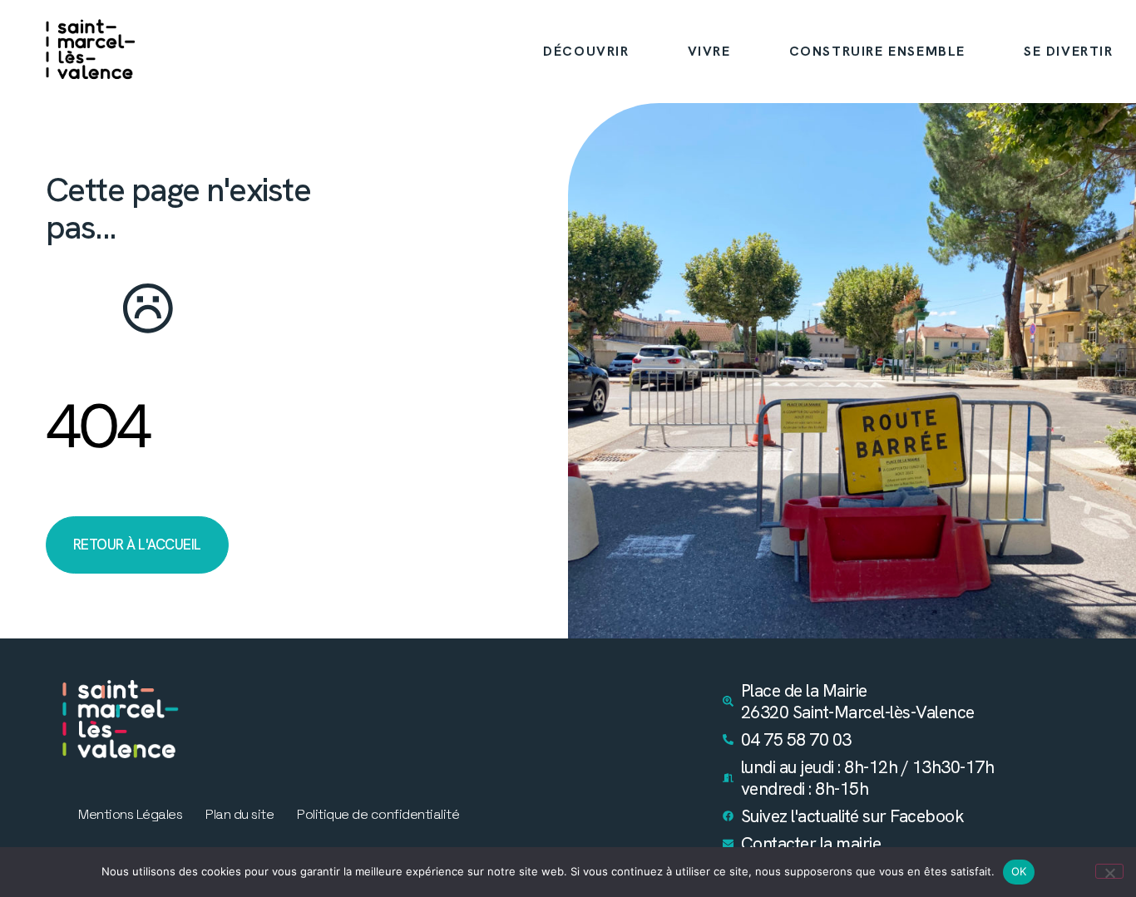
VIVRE (709, 51)
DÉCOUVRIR (586, 51)
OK (1019, 871)
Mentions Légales (130, 814)
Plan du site (239, 814)
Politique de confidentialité (378, 814)
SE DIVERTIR (1069, 51)
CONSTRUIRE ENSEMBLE (877, 51)
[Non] (1109, 871)
